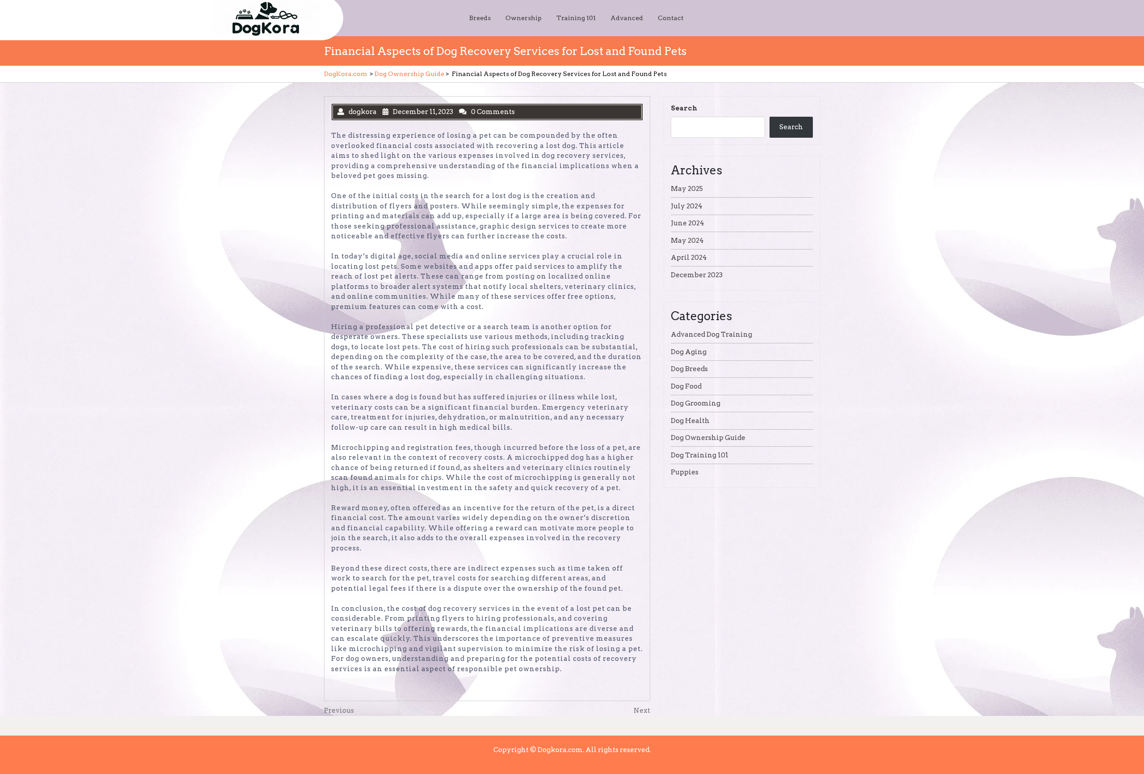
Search (684, 108)
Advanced (626, 17)
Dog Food (686, 386)
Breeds (480, 17)
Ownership (523, 17)
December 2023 (697, 275)
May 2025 (687, 189)
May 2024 (687, 241)
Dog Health (690, 421)
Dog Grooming (695, 403)
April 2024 (689, 258)
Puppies (684, 472)
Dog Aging (689, 352)
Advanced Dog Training (711, 334)
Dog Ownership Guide (409, 73)
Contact (671, 17)
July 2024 (686, 206)
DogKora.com (345, 73)
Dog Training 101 (699, 455)
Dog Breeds (689, 369)
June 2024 (687, 223)
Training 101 (576, 17)
